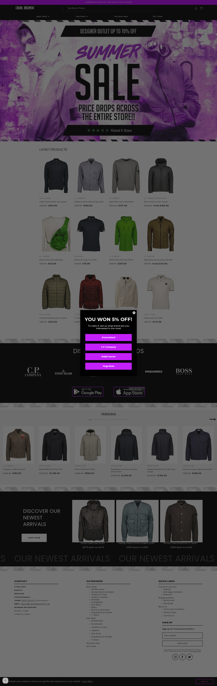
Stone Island (108, 337)
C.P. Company (108, 347)
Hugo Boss (108, 366)
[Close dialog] (133, 312)
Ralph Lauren (108, 356)
